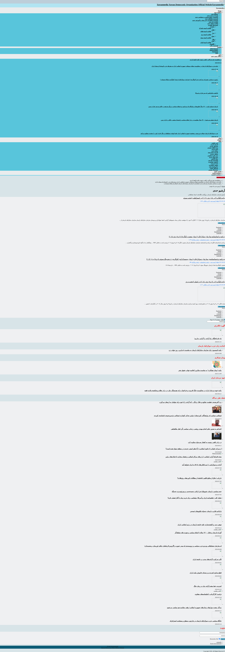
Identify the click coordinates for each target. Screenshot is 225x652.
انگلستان (212, 44)
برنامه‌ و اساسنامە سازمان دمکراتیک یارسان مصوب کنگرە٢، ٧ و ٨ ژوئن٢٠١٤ (197, 237)
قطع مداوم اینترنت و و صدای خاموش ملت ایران (205, 573)
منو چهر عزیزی (214, 146)
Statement (215, 51)
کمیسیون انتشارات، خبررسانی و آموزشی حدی (205, 20)
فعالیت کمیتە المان (205, 42)
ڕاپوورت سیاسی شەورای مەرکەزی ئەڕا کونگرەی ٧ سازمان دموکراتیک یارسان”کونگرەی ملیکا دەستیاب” (189, 79)
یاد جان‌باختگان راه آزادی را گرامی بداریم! (207, 338)
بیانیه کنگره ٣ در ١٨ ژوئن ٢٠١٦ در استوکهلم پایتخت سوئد (204, 198)
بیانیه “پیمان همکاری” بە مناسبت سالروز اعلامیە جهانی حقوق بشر (199, 370)
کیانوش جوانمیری (213, 162)
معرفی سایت (217, 171)
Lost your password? (215, 643)
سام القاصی (214, 159)
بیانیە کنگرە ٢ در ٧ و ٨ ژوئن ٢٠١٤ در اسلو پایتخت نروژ (205, 282)
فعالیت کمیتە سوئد (205, 38)
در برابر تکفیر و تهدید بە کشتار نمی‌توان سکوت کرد (204, 442)
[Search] (224, 1)
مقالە (219, 141)
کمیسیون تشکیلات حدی (211, 19)
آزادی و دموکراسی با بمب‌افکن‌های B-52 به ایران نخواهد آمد (201, 465)
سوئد (213, 36)
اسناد (219, 138)
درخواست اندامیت (216, 174)
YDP (216, 53)
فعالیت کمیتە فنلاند (205, 31)
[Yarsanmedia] (220, 8)
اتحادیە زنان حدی (213, 22)
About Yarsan (214, 48)
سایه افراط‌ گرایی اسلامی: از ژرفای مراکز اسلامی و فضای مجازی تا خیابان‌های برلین (193, 457)
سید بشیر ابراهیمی (213, 155)
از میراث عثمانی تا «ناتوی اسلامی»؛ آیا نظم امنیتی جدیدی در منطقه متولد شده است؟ (193, 449)
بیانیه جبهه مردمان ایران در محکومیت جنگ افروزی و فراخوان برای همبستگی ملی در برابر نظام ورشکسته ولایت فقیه (182, 390)
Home (223, 186)
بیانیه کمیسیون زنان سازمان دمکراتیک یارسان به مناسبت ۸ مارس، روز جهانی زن (195, 350)
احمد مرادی (215, 149)
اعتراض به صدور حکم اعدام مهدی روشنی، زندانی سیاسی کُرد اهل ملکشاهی (196, 429)
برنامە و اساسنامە (205, 240)
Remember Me (214, 639)
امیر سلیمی (214, 143)
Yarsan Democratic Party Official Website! (112, 648)
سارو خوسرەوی (213, 166)
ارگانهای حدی (217, 12)
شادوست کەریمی (213, 160)
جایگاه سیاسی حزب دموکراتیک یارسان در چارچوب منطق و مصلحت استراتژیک (195, 621)
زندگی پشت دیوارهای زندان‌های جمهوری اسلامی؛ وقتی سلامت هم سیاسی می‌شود (194, 607)
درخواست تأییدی (216, 173)
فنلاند (213, 30)
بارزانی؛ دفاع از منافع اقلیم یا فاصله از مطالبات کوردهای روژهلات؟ (199, 478)
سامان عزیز (214, 151)
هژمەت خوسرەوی (213, 152)
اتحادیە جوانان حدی (212, 23)
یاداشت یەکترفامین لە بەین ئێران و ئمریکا (206, 93)
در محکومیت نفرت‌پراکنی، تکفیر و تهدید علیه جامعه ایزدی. (205, 59)
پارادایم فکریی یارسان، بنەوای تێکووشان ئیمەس (205, 511)
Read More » (221, 223)
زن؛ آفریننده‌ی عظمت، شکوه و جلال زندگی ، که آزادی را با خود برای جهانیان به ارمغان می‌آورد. (190, 402)
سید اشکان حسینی (212, 147)
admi (217, 201)
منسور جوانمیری (213, 165)
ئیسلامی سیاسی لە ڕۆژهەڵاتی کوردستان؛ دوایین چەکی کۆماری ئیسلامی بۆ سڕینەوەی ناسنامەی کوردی (187, 415)
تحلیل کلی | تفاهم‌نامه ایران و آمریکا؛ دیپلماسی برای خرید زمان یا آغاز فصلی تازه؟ (194, 498)
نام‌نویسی (218, 642)
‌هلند (213, 39)
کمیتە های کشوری (213, 25)
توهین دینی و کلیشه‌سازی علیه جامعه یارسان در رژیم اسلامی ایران (199, 525)
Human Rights (214, 50)
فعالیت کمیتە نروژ (206, 34)
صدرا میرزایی (214, 163)
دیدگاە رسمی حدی (216, 56)
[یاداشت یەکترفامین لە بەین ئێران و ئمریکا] (213, 89)
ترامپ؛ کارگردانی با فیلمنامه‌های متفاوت (208, 594)
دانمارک (212, 26)
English (219, 47)
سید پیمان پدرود (213, 157)
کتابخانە (219, 140)
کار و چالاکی (206, 201)
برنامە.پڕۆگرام (196, 240)
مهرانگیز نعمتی (214, 168)
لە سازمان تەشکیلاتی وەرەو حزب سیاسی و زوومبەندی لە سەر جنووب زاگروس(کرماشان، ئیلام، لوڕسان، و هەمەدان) (182, 546)
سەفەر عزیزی (214, 154)
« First (218, 319)
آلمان (212, 41)
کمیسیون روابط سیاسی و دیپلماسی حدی (206, 17)
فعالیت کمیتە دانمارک (205, 28)
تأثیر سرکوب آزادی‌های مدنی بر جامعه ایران (207, 559)
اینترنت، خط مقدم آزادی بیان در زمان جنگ (207, 586)
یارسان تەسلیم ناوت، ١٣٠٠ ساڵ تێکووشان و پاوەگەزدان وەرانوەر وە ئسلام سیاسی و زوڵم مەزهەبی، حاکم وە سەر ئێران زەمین (183, 106)
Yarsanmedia (114, 646)
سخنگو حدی (214, 14)
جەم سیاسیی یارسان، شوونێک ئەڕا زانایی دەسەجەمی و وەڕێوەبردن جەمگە (196, 491)
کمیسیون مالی (214, 45)
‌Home (219, 11)
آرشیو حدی (213, 201)
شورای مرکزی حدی (212, 15)
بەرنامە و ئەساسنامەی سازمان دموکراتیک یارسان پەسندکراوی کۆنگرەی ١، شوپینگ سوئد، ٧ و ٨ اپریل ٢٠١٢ (186, 259)
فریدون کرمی (214, 144)
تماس (219, 54)
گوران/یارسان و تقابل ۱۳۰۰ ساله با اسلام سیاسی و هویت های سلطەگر (198, 533)
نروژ (213, 33)
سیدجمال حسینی (213, 170)
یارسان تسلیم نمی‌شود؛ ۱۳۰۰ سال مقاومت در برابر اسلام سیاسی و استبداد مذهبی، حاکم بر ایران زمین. (189, 120)
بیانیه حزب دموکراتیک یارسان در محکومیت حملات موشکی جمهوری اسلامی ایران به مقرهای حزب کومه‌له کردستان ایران (185, 66)
